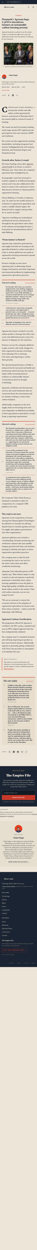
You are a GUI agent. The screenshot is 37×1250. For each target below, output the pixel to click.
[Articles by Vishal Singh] (4, 77)
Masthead (5, 925)
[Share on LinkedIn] (12, 95)
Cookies (26, 963)
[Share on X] (8, 95)
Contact (4, 935)
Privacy (12, 963)
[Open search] (28, 7)
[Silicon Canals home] (9, 7)
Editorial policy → (9, 669)
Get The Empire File (13, 2)
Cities (4, 906)
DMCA (33, 963)
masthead (11, 816)
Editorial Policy (7, 928)
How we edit (5, 90)
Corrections (6, 932)
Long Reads (6, 910)
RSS (12, 954)
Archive (4, 913)
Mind (4, 903)
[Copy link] (17, 95)
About (4, 922)
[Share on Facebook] (18, 752)
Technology (6, 896)
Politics (4, 900)
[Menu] (33, 7)
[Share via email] (22, 752)
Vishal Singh (13, 75)
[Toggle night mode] (2, 2)
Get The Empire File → (14, 950)
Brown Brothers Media (9, 886)
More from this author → (18, 861)
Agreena (29, 107)
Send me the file (18, 797)
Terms (19, 963)
